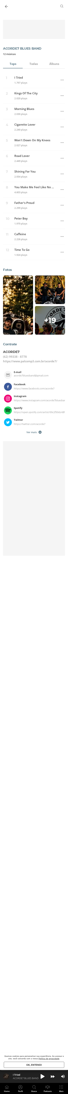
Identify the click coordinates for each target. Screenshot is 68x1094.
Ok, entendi (34, 1064)
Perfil (20, 1091)
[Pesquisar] (62, 6)
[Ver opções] (62, 80)
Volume (63, 1076)
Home (7, 1091)
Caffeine (20, 234)
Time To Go (21, 250)
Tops (13, 64)
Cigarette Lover (24, 124)
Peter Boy (21, 218)
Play (42, 1076)
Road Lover (22, 156)
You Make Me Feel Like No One (35, 187)
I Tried (18, 77)
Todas (33, 64)
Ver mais (31, 432)
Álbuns (54, 64)
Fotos (7, 270)
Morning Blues (24, 109)
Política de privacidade (49, 1058)
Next (53, 1076)
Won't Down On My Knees (32, 140)
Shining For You (25, 171)
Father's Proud (24, 203)
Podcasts (48, 1091)
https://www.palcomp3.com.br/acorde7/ (30, 361)
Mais (61, 1091)
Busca (34, 1091)
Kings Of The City (26, 93)
